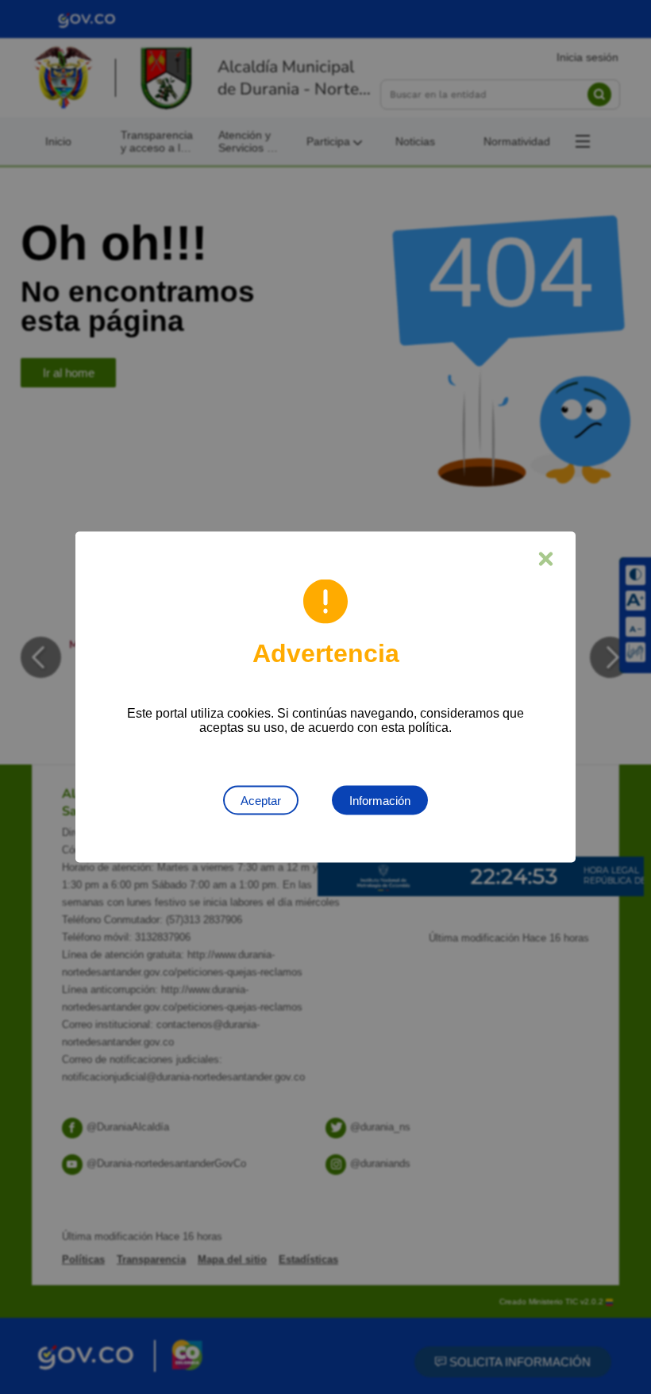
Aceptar (261, 800)
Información (379, 800)
